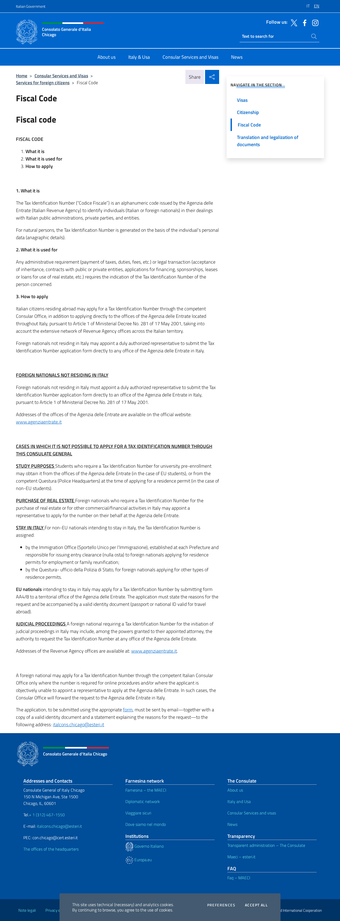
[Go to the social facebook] (303, 22)
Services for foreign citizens (43, 82)
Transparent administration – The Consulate (266, 845)
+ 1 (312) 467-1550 (47, 815)
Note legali (27, 910)
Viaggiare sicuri (138, 813)
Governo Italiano (148, 846)
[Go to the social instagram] (314, 22)
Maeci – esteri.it (241, 857)
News (232, 824)
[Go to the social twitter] (292, 22)
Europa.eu (142, 859)
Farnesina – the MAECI (145, 790)
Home (21, 75)
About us (235, 790)
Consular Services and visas (251, 813)
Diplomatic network (142, 801)
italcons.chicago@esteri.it (78, 724)
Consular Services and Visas (61, 75)
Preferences (221, 905)
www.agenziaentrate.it (39, 421)
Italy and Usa (239, 801)
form (128, 709)
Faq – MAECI (238, 877)
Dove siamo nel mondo (145, 824)
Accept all (256, 905)
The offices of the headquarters (51, 849)
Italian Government (30, 6)
